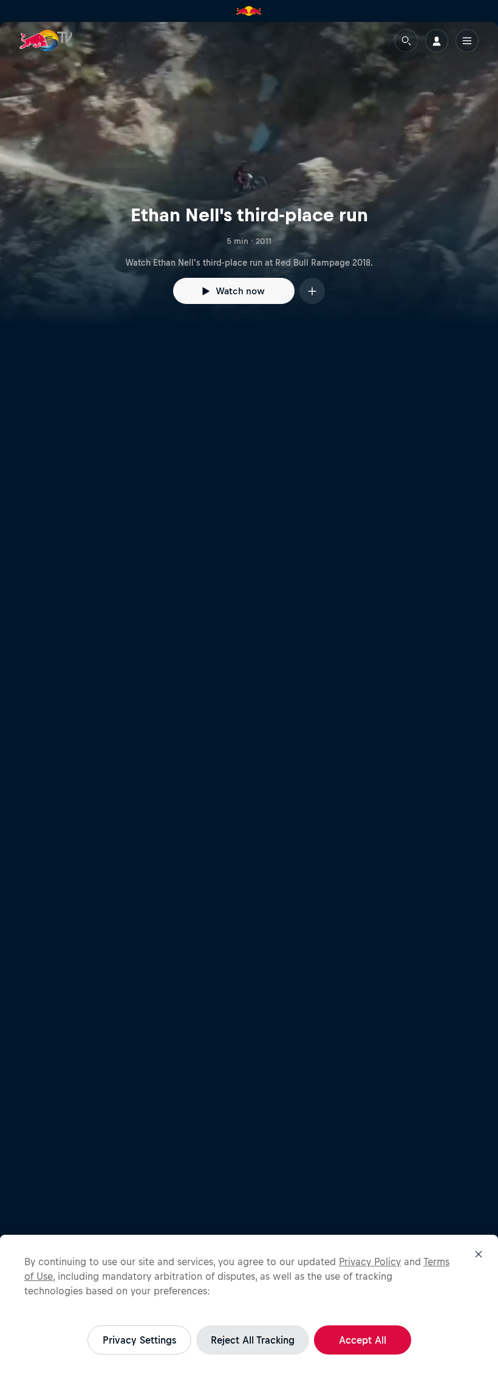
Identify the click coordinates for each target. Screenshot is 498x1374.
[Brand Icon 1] (249, 11)
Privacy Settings (139, 1339)
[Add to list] (312, 291)
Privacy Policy (370, 1261)
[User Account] (436, 40)
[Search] (406, 40)
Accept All (362, 1339)
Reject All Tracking (253, 1339)
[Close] (478, 1254)
